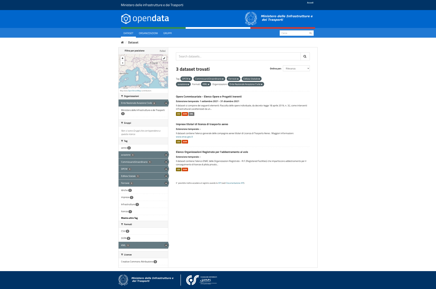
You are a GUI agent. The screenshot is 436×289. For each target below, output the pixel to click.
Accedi (310, 2)
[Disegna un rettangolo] (164, 58)
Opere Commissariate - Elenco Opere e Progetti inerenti (209, 96)
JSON (185, 113)
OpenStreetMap (134, 90)
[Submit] (310, 32)
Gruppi (167, 33)
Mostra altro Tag (129, 218)
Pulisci (163, 50)
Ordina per (275, 68)
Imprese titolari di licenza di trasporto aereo (202, 124)
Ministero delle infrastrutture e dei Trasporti (152, 4)
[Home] (122, 42)
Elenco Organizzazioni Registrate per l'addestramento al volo (212, 152)
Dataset (128, 33)
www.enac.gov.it (184, 136)
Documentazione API (235, 183)
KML (191, 113)
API (219, 183)
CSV (178, 113)
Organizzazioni (148, 33)
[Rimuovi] (189, 79)
